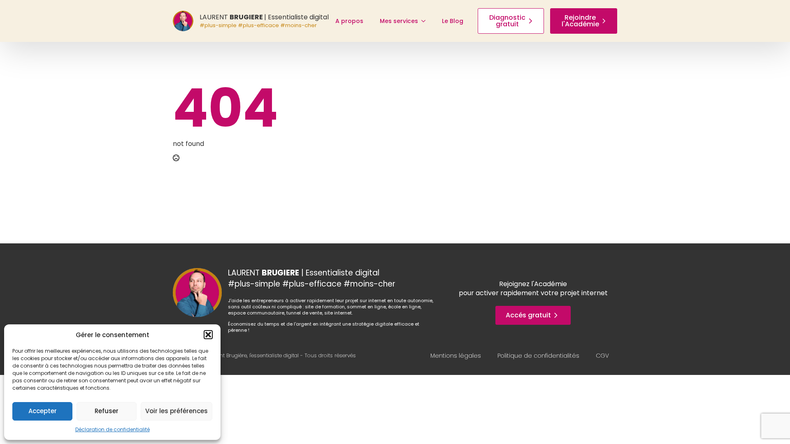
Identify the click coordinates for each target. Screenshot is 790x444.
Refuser (106, 411)
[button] (208, 335)
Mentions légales (455, 356)
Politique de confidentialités (538, 356)
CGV (602, 356)
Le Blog (452, 21)
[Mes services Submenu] (426, 21)
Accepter (42, 411)
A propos (349, 21)
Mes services (399, 21)
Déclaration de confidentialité (112, 429)
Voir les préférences (176, 411)
